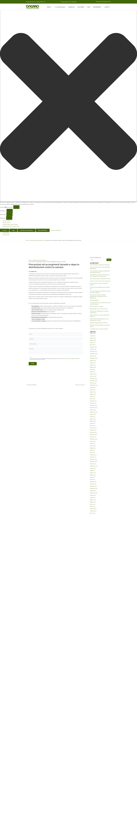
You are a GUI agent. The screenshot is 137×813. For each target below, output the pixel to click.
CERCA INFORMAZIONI (95, 257)
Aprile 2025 (92, 369)
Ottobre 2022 (93, 436)
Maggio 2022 (93, 448)
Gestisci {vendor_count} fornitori (10, 224)
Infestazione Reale (94, 300)
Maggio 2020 (93, 502)
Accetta (4, 230)
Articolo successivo (80, 384)
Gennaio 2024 (93, 403)
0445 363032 (65, 1)
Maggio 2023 (93, 421)
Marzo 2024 (92, 398)
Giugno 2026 (93, 338)
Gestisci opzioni (6, 220)
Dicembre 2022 (93, 432)
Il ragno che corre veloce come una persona (100, 281)
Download (71, 7)
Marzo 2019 (92, 513)
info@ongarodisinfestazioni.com (103, 1)
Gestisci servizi (6, 222)
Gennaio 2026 (93, 349)
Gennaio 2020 (93, 511)
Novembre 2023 (93, 407)
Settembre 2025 (93, 358)
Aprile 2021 (92, 477)
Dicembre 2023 (93, 405)
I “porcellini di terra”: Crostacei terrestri (99, 329)
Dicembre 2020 (93, 486)
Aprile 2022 (92, 450)
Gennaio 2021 (93, 484)
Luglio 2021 (92, 470)
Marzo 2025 (92, 371)
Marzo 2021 (92, 479)
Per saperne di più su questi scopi (11, 226)
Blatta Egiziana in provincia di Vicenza (99, 308)
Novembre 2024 (93, 380)
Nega (13, 230)
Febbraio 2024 (93, 401)
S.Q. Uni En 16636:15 (60, 7)
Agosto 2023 (93, 414)
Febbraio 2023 (93, 427)
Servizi (49, 7)
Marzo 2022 (92, 452)
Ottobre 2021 (93, 463)
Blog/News (81, 7)
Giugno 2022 (93, 445)
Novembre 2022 (93, 434)
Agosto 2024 (93, 387)
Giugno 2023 (93, 418)
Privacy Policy (6, 234)
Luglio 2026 (92, 335)
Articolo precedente (31, 384)
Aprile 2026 (92, 342)
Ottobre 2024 (93, 383)
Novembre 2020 (93, 488)
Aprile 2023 (92, 423)
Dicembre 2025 (93, 351)
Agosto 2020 (93, 495)
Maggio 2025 (93, 367)
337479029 (74, 1)
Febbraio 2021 (93, 481)
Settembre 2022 (93, 439)
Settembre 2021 (93, 466)
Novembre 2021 (93, 461)
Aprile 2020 (92, 504)
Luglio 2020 (92, 497)
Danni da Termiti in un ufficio (96, 306)
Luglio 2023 (92, 416)
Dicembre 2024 (93, 378)
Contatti (107, 7)
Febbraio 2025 (93, 374)
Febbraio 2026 (93, 347)
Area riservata (97, 7)
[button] (68, 102)
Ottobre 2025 (93, 356)
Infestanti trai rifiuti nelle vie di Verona (98, 322)
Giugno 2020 (93, 499)
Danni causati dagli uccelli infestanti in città (100, 278)
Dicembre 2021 (93, 459)
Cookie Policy (6, 232)
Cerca (109, 259)
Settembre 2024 (93, 385)
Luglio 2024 (92, 389)
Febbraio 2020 (93, 508)
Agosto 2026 (93, 333)
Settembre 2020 (93, 493)
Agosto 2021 (93, 468)
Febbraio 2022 (93, 454)
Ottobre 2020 (93, 490)
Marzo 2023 (92, 425)
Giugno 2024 (93, 392)
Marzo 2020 (92, 506)
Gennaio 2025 (93, 376)
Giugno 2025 (93, 365)
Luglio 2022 (92, 443)
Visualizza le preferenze (26, 230)
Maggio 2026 (93, 340)
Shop (88, 7)
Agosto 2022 (93, 441)
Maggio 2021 (93, 475)
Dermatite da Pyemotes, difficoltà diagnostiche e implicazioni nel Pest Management (98, 296)
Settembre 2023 (93, 412)
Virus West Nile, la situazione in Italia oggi (99, 264)
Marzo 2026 (92, 344)
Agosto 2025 (93, 360)
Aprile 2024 (92, 396)
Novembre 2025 (93, 353)
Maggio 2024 (93, 394)
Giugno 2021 (93, 472)
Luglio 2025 (92, 362)
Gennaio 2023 (93, 430)
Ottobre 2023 (93, 409)
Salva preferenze (42, 230)
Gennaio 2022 (93, 457)
